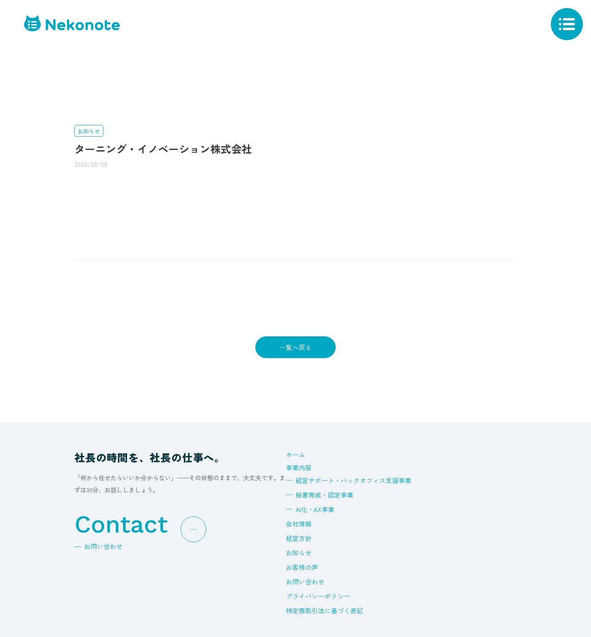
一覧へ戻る (295, 347)
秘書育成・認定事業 (324, 495)
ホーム (295, 454)
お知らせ (299, 552)
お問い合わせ (305, 581)
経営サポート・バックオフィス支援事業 (353, 480)
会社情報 (299, 523)
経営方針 (299, 538)
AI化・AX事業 (315, 509)
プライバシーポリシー (318, 596)
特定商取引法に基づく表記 (324, 610)
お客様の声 (302, 567)
